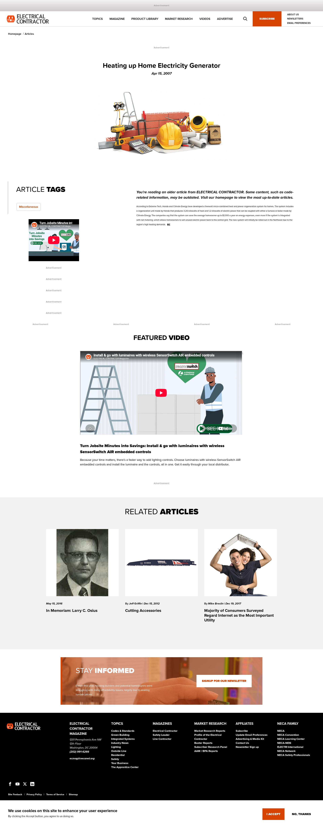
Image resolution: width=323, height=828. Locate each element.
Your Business (119, 763)
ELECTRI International (290, 747)
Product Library (144, 19)
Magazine (117, 19)
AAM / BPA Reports (206, 751)
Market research (179, 19)
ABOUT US (293, 14)
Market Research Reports (209, 731)
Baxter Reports (203, 743)
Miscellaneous (28, 207)
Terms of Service (55, 794)
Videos (204, 19)
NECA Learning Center (291, 739)
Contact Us (242, 743)
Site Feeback (15, 794)
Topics (97, 19)
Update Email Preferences (251, 735)
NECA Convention (288, 735)
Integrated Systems (123, 739)
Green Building (120, 735)
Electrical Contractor (165, 731)
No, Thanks (301, 814)
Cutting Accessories (143, 610)
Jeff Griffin (135, 603)
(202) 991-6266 (79, 751)
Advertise (225, 19)
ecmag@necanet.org (82, 758)
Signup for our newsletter (224, 681)
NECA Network (286, 751)
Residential (118, 755)
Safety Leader (161, 735)
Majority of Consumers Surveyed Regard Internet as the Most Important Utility (239, 615)
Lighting (116, 747)
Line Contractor (162, 739)
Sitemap (73, 794)
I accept (273, 814)
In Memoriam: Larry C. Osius (71, 610)
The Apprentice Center (125, 767)
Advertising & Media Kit (250, 739)
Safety (115, 759)
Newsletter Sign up (247, 747)
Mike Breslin (216, 603)
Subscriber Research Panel (210, 747)
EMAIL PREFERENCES (299, 23)
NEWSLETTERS (295, 18)
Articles (29, 34)
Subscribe (267, 18)
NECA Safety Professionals (293, 755)
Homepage (14, 34)
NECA (280, 731)
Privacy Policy (34, 794)
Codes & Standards (122, 731)
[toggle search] (245, 18)
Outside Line (118, 751)
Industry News (120, 743)
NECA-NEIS (284, 743)
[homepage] (28, 18)
